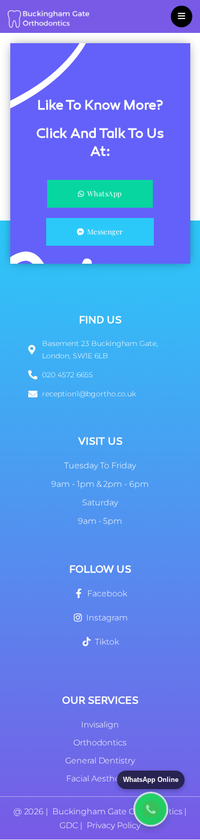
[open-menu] (181, 16)
